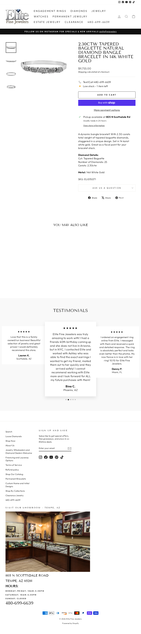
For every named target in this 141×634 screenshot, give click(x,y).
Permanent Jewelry (70, 16)
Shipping (82, 72)
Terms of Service (14, 465)
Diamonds (78, 11)
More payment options (107, 110)
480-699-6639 (99, 22)
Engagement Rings (50, 11)
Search (9, 431)
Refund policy (12, 469)
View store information (94, 125)
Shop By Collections (15, 491)
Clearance (74, 22)
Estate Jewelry (47, 22)
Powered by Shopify (70, 623)
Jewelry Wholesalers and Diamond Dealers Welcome (19, 451)
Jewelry (98, 11)
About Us (10, 445)
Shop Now (10, 441)
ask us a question (107, 188)
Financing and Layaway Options (17, 459)
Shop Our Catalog (14, 474)
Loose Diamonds (14, 436)
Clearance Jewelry (15, 495)
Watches (41, 16)
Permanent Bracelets (16, 478)
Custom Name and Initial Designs (17, 485)
